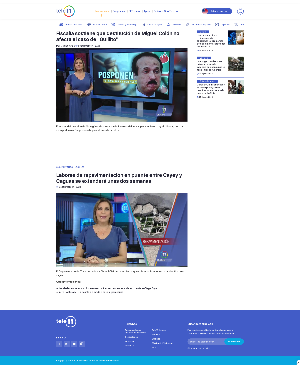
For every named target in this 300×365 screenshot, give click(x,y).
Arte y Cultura (99, 24)
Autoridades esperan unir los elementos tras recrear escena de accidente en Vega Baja (106, 288)
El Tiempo (134, 11)
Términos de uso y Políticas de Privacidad (135, 331)
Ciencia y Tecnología (127, 24)
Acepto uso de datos (200, 348)
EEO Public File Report (162, 343)
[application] (122, 85)
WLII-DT (156, 347)
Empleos (156, 339)
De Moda (176, 24)
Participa (156, 334)
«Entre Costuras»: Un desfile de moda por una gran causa (89, 292)
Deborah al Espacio (200, 24)
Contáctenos (131, 337)
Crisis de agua (155, 24)
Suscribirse (234, 341)
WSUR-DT (129, 346)
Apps (147, 11)
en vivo (216, 11)
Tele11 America (159, 330)
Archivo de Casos (73, 24)
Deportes (225, 24)
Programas (119, 11)
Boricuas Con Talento (166, 11)
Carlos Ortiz (68, 45)
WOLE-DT (129, 341)
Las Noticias (102, 11)
